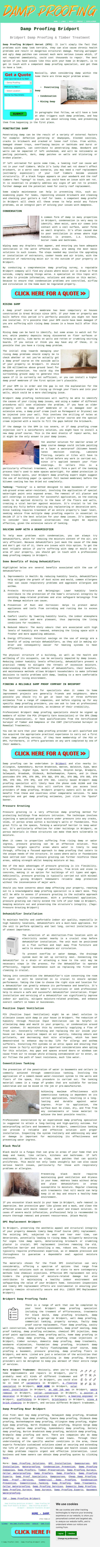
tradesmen (65, 1376)
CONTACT (79, 21)
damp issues (67, 517)
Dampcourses (82, 1463)
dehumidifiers (51, 642)
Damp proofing (12, 763)
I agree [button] (60, 1533)
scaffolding (24, 1399)
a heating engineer (81, 1396)
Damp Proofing (61, 1483)
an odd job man (59, 1389)
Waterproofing (31, 1467)
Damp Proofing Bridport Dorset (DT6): (28, 44)
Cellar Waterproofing (17, 1473)
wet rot (72, 166)
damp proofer (89, 198)
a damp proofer (28, 1380)
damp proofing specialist (80, 1120)
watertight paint (14, 493)
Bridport (61, 763)
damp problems (75, 116)
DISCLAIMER (91, 21)
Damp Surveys (43, 1490)
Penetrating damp (14, 135)
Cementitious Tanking (34, 1483)
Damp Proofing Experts (68, 1490)
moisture (13, 612)
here (5, 1458)
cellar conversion (46, 1393)
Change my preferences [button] (68, 1538)
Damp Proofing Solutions (28, 1463)
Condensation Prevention (59, 1467)
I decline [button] (71, 1533)
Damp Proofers (26, 1470)
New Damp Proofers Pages (20, 1524)
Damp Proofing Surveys (81, 1470)
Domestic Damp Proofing (81, 1486)
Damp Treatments (85, 1483)
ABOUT (71, 21)
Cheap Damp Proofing (82, 1476)
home (5, 1373)
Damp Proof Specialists (31, 1476)
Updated (35, 1524)
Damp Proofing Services (48, 1486)
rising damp (41, 323)
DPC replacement (28, 1286)
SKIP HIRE (43, 1386)
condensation (67, 220)
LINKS (63, 21)
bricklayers (59, 1399)
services (78, 793)
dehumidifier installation (39, 942)
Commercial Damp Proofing (57, 1480)
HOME (56, 21)
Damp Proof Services (18, 1480)
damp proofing (53, 64)
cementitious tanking (54, 1095)
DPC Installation (60, 1463)
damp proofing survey (62, 267)
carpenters (33, 1383)
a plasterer (41, 1396)
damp (78, 73)
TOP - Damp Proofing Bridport (21, 1498)
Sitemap (5, 1524)
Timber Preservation (51, 1470)
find (12, 1415)
